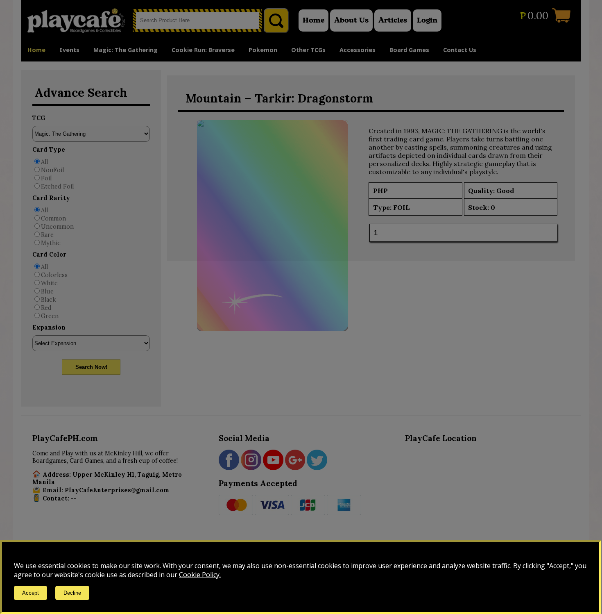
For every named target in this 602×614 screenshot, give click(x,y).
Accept (30, 593)
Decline (72, 593)
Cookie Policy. (200, 574)
